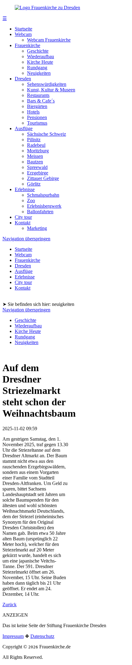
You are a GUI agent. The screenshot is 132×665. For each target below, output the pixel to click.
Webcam (23, 34)
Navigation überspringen (26, 238)
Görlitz (34, 183)
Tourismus (37, 123)
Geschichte (38, 51)
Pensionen (37, 117)
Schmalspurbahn (43, 195)
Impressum (13, 636)
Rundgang (37, 67)
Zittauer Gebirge (43, 178)
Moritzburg (38, 150)
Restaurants (38, 95)
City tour (23, 217)
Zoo (31, 200)
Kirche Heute (40, 62)
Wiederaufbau (40, 56)
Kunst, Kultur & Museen (51, 89)
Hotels (33, 111)
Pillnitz (34, 139)
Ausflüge (24, 128)
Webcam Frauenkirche (49, 39)
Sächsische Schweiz (46, 134)
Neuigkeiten (39, 73)
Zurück (9, 604)
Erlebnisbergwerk (44, 206)
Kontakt (22, 222)
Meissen (35, 156)
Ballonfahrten (40, 211)
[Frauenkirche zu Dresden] (47, 7)
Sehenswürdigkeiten (46, 84)
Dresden (23, 78)
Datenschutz (42, 636)
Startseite (23, 28)
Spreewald (37, 167)
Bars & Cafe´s (41, 100)
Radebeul (36, 145)
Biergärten (37, 106)
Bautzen (35, 161)
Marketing (37, 228)
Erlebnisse (25, 189)
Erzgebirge (37, 172)
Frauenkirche (27, 45)
